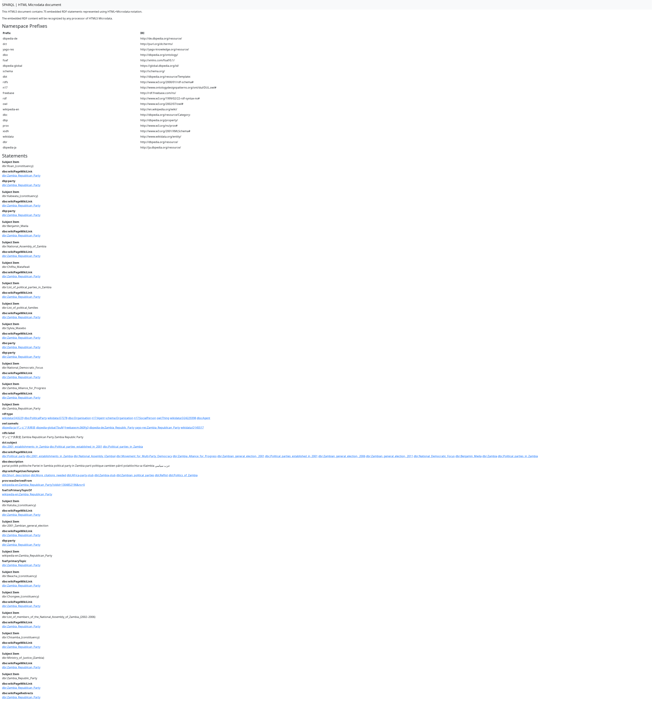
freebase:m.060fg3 (76, 427)
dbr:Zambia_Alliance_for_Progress (195, 456)
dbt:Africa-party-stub (80, 475)
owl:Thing (163, 418)
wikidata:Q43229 (13, 418)
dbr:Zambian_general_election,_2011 (389, 456)
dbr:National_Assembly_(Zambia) (95, 456)
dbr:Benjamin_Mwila (468, 456)
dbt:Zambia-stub (105, 475)
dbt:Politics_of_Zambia (183, 475)
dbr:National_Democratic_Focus (434, 456)
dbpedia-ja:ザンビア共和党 (18, 427)
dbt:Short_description (16, 475)
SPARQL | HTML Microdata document (31, 4)
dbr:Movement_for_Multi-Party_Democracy (144, 456)
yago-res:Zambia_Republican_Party (157, 427)
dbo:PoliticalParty (35, 418)
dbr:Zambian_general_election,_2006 (341, 456)
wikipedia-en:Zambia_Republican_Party (27, 494)
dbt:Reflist (161, 475)
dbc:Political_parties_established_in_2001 (76, 446)
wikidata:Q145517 (192, 427)
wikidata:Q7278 (57, 418)
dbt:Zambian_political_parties (135, 475)
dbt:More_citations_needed (48, 475)
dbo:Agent (203, 418)
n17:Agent (98, 418)
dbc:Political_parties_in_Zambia (123, 446)
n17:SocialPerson (145, 418)
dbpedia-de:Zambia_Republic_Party (111, 427)
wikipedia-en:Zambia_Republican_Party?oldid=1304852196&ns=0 (43, 485)
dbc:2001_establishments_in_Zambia (25, 446)
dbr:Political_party (13, 456)
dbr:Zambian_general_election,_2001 (240, 456)
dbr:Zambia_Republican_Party (21, 175)
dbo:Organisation (79, 418)
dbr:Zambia (489, 456)
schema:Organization (119, 418)
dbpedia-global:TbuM (50, 427)
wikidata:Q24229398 (183, 418)
